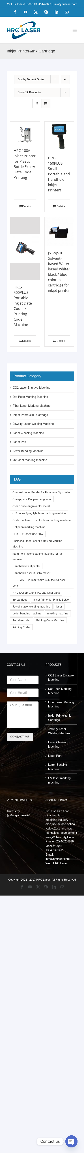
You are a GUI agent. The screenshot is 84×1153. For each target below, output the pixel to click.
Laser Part (19, 442)
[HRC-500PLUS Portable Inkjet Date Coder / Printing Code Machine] (25, 248)
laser (59, 606)
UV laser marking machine (30, 460)
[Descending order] (65, 79)
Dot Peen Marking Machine (30, 396)
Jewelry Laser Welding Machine (33, 423)
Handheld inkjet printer (26, 566)
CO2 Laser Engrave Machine (31, 387)
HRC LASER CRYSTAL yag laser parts (36, 592)
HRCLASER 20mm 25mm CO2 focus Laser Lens (39, 583)
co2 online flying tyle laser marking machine (39, 513)
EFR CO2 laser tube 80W (28, 534)
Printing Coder (21, 627)
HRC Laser (60, 863)
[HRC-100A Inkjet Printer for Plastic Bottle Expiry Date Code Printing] (25, 132)
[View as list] (45, 103)
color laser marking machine (53, 520)
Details (26, 206)
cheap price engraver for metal (31, 506)
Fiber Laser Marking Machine (31, 405)
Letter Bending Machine (28, 451)
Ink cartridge (20, 599)
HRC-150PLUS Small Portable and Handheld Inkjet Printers (59, 174)
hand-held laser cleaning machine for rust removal (38, 556)
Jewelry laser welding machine (31, 606)
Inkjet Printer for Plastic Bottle (51, 599)
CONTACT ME (19, 736)
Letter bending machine (27, 613)
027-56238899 (65, 841)
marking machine (57, 613)
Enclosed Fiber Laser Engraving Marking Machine (37, 543)
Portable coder (21, 620)
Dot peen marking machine (29, 527)
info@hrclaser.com (65, 4)
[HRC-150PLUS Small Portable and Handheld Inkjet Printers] (59, 136)
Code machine (21, 520)
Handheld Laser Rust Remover (31, 573)
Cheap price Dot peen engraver (32, 499)
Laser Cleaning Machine (28, 433)
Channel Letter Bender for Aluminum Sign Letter (42, 492)
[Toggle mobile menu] (75, 30)
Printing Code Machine (50, 620)
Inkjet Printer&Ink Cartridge (30, 415)
